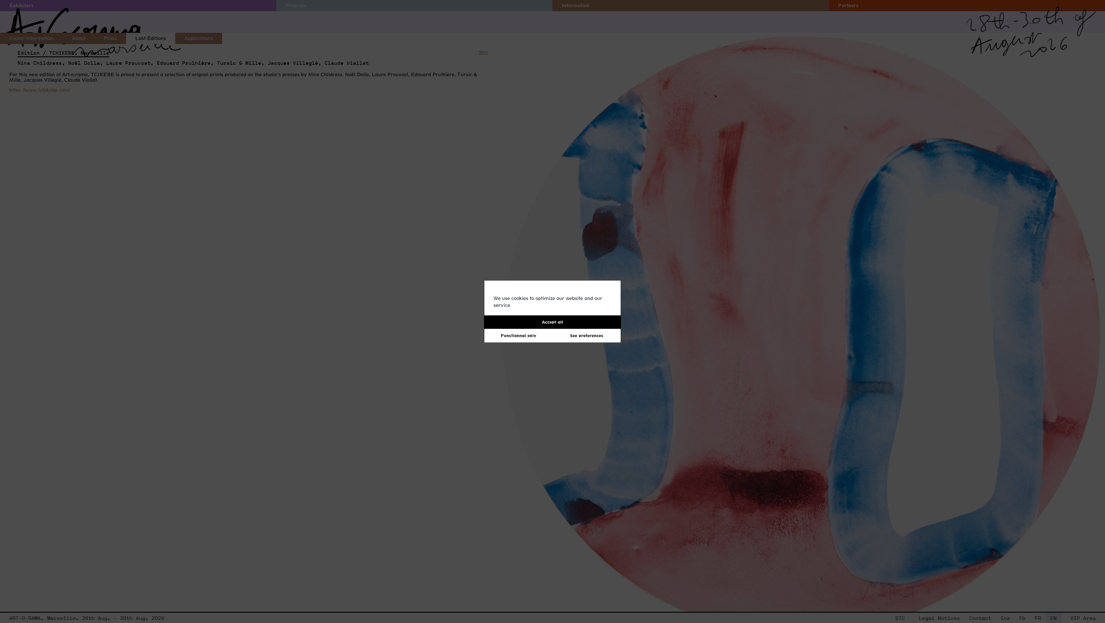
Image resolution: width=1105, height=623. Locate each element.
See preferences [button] (586, 335)
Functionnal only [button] (518, 335)
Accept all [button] (552, 322)
